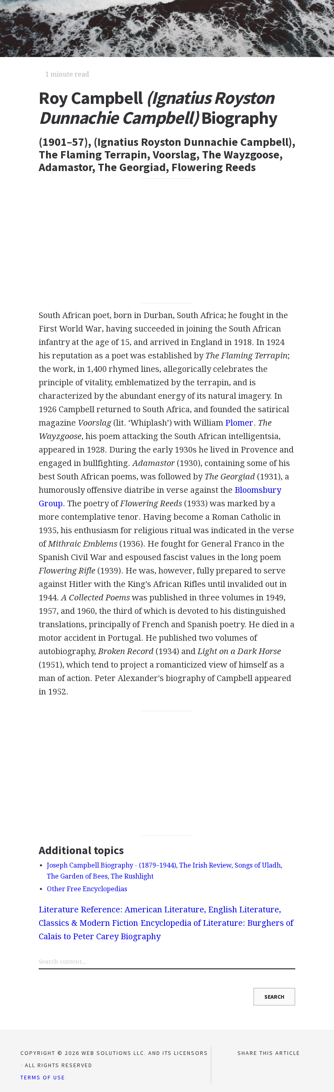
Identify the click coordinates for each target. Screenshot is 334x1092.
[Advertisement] (167, 241)
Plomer (239, 423)
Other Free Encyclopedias (87, 889)
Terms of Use (42, 1077)
